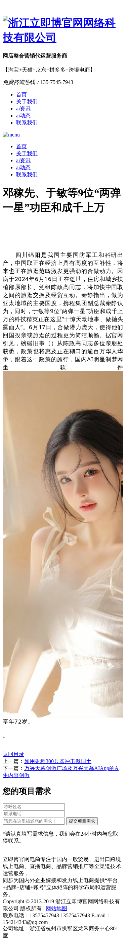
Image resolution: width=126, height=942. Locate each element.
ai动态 (23, 115)
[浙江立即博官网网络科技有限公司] (63, 30)
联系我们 (27, 122)
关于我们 (27, 101)
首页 (21, 94)
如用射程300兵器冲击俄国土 (57, 761)
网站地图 (56, 908)
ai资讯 (23, 108)
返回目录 (13, 754)
